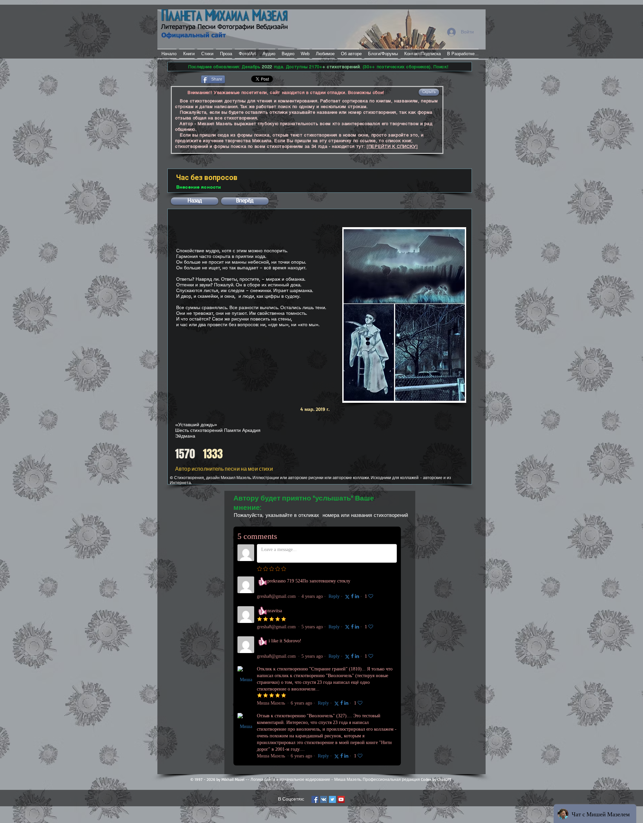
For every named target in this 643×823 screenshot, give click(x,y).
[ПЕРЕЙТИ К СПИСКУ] (392, 146)
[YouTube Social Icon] (341, 799)
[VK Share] (246, 78)
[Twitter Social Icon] (332, 799)
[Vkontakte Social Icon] (323, 799)
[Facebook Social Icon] (314, 799)
